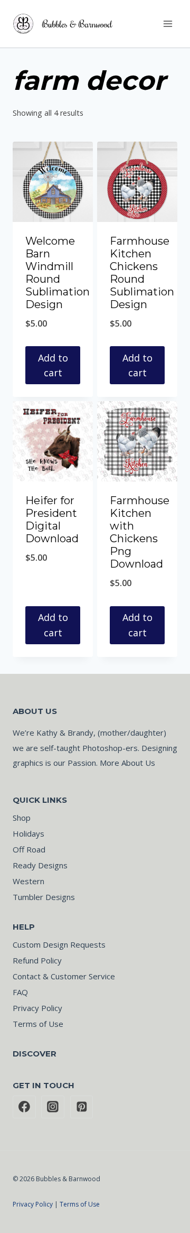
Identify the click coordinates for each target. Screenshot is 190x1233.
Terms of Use (38, 1023)
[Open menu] (167, 23)
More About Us (127, 762)
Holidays (28, 833)
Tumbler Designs (44, 897)
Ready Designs (40, 865)
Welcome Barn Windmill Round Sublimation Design (57, 273)
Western (28, 881)
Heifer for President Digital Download (52, 519)
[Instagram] (52, 1107)
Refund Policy (37, 960)
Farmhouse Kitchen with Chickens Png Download (139, 532)
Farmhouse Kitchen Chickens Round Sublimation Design (142, 273)
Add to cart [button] (53, 365)
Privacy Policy (37, 1008)
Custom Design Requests (59, 944)
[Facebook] (24, 1107)
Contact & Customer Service (64, 976)
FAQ (20, 992)
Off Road (29, 849)
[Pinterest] (81, 1107)
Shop (22, 817)
